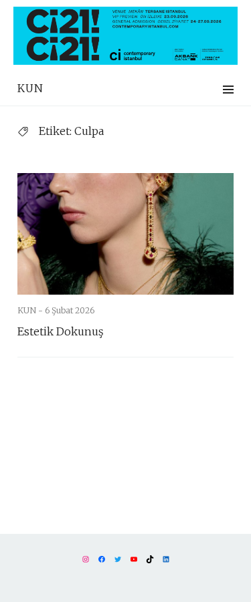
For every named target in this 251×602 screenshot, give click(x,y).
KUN (30, 88)
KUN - (31, 310)
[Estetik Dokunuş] (125, 234)
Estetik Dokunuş (60, 331)
